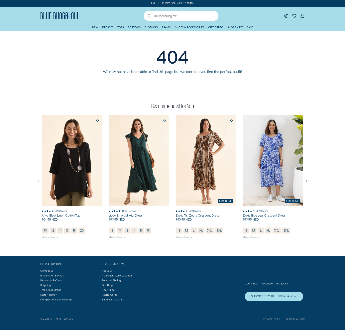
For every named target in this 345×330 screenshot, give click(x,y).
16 (67, 230)
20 (82, 230)
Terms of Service (295, 318)
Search (147, 16)
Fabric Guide (109, 294)
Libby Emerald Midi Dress (126, 215)
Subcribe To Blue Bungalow (274, 296)
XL (201, 230)
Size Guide (108, 290)
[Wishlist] (294, 15)
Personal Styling (111, 280)
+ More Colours (50, 237)
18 (74, 230)
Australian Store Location (117, 275)
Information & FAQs (51, 275)
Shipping (45, 285)
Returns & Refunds (51, 280)
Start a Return (48, 294)
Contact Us (46, 270)
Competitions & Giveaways (56, 299)
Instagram (282, 283)
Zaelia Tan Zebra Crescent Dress (197, 215)
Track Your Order (50, 290)
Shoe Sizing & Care (113, 299)
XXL (209, 230)
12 (52, 230)
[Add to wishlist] (97, 120)
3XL (219, 230)
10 (45, 230)
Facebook (267, 283)
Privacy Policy (271, 318)
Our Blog (107, 285)
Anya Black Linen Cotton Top (61, 215)
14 (59, 230)
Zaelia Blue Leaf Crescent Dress (264, 215)
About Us (107, 270)
